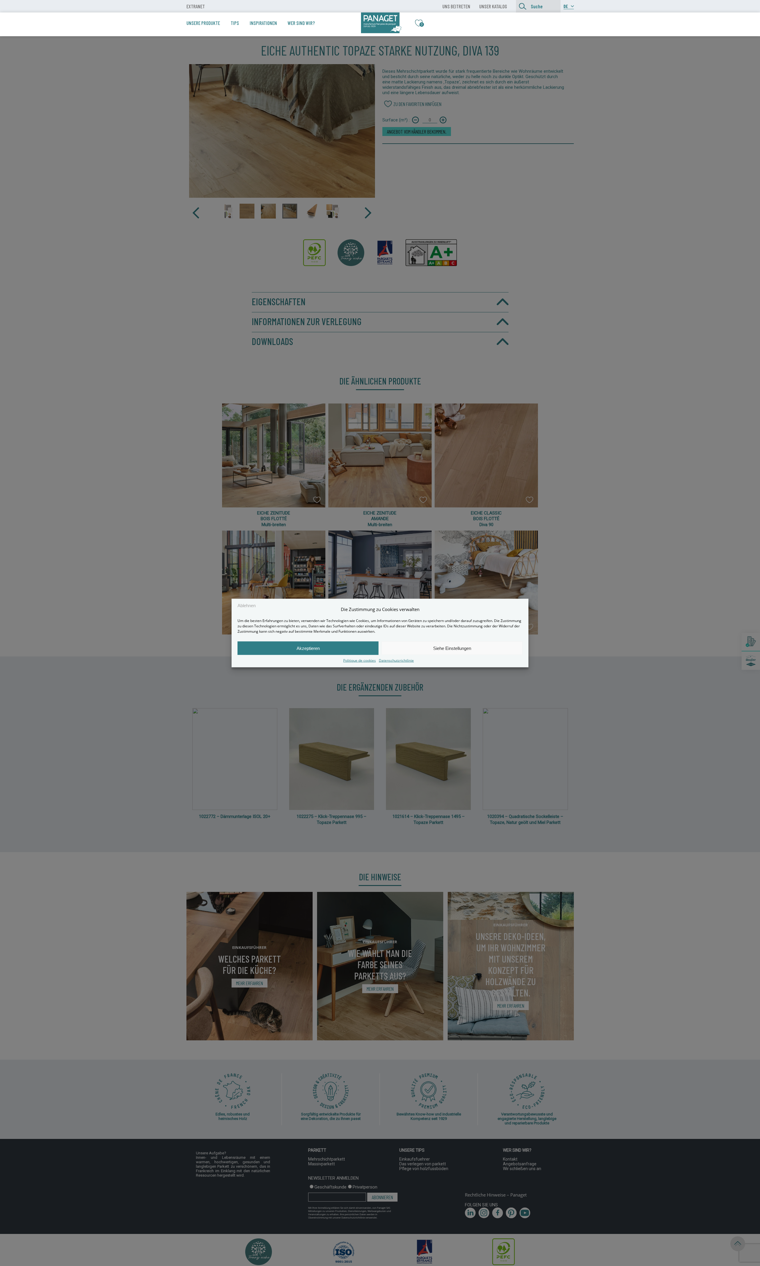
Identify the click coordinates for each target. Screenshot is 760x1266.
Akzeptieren (308, 648)
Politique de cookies (359, 660)
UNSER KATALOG (493, 6)
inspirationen (263, 23)
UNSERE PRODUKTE (203, 23)
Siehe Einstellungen (452, 648)
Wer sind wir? (301, 23)
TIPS (235, 23)
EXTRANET (195, 6)
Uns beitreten (456, 6)
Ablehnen (247, 605)
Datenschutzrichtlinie (396, 660)
